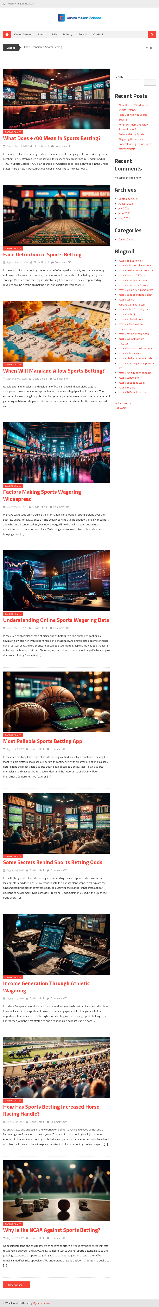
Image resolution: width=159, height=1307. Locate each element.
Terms (83, 34)
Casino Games (22, 34)
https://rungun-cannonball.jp (134, 373)
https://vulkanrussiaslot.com (134, 265)
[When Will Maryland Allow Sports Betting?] (56, 331)
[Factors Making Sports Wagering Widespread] (56, 452)
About (41, 34)
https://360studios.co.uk (132, 392)
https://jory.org (126, 387)
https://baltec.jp (127, 314)
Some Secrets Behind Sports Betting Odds (52, 862)
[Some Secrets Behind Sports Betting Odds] (56, 823)
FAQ (54, 34)
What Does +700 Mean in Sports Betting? (52, 138)
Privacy (67, 34)
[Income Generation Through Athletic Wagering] (56, 944)
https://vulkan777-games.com (135, 290)
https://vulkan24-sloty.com (133, 309)
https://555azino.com (130, 260)
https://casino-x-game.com (133, 334)
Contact (98, 34)
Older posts (15, 1285)
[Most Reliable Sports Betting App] (56, 702)
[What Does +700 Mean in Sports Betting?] (56, 99)
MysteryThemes (41, 1303)
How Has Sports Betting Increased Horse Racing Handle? (51, 1110)
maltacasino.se (123, 403)
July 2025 (123, 208)
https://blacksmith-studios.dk (135, 358)
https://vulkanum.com (130, 353)
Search (119, 77)
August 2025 (125, 203)
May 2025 (124, 218)
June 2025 (124, 213)
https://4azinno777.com (132, 275)
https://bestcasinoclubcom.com (136, 270)
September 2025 (128, 199)
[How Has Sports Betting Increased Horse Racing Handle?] (56, 1067)
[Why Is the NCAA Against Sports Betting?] (56, 1190)
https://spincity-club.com (132, 280)
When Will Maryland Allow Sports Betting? (48, 48)
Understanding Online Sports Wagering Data (56, 620)
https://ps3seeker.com (131, 383)
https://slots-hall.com (130, 319)
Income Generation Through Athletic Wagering (46, 986)
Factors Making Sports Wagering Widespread (42, 495)
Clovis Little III (41, 146)
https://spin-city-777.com (133, 285)
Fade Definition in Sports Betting (42, 254)
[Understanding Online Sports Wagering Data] (56, 580)
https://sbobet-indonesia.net (135, 295)
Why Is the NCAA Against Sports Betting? (51, 1230)
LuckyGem (120, 408)
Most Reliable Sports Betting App (42, 741)
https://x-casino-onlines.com (135, 348)
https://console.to (128, 377)
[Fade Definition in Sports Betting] (56, 215)
